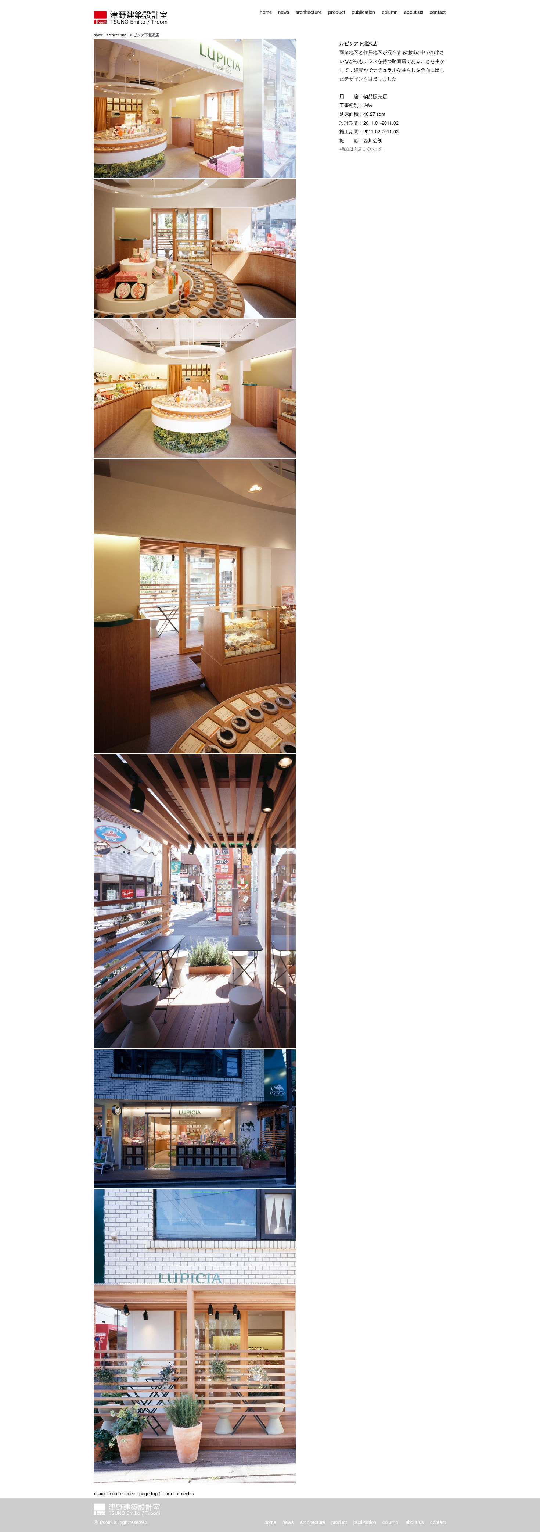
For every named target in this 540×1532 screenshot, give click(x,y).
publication (364, 1521)
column (390, 1521)
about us (415, 1521)
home (98, 34)
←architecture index (114, 1493)
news (288, 1521)
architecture (116, 34)
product (339, 1521)
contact (438, 1521)
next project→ (179, 1493)
